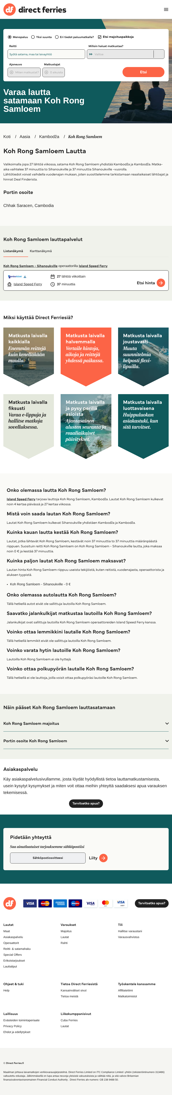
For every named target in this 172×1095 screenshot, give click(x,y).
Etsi (143, 72)
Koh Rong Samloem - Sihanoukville (30, 266)
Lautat (65, 937)
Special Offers (12, 954)
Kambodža (49, 136)
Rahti (64, 943)
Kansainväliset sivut (73, 990)
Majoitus (66, 931)
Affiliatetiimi (125, 990)
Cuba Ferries (69, 1020)
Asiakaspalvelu (13, 937)
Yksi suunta (44, 37)
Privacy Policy (12, 1026)
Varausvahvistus (128, 937)
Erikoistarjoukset (14, 960)
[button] (86, 723)
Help (6, 990)
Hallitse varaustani (130, 931)
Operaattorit (11, 943)
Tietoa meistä (69, 996)
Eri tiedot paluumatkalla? (77, 37)
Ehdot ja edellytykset (16, 1032)
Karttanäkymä (41, 251)
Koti (6, 136)
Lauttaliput (10, 966)
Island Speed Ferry (93, 266)
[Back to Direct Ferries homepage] (34, 9)
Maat (6, 931)
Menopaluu (20, 37)
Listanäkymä (13, 251)
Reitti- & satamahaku (17, 948)
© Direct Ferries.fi (13, 1063)
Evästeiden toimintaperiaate (21, 1020)
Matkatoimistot (127, 996)
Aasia (25, 136)
